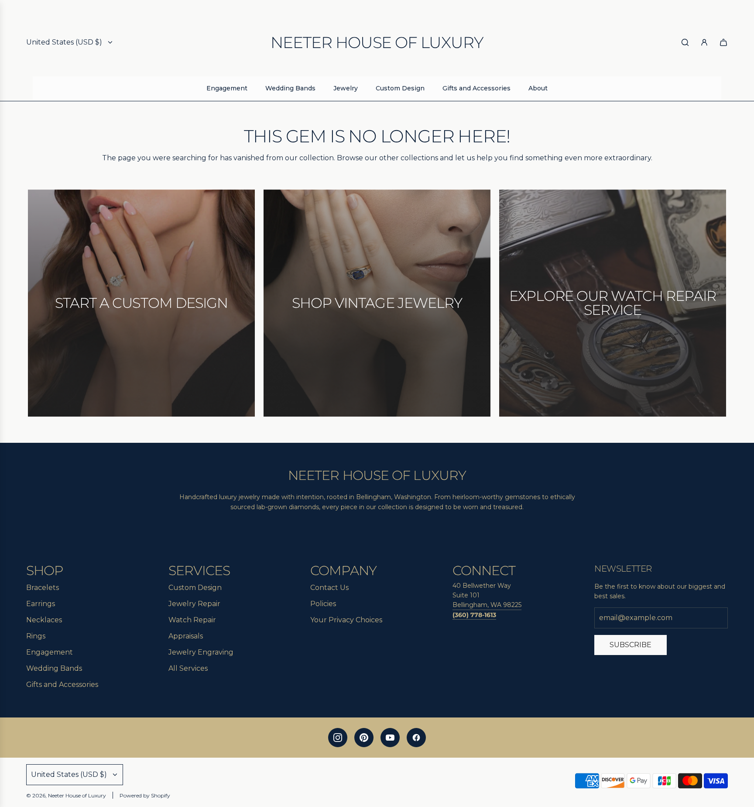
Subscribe (630, 645)
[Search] (685, 42)
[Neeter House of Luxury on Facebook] (416, 737)
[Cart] (723, 42)
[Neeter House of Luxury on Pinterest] (364, 737)
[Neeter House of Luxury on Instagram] (337, 737)
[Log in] (704, 42)
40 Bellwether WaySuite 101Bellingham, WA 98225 (486, 595)
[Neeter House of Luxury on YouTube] (390, 737)
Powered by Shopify (145, 795)
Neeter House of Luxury (377, 42)
